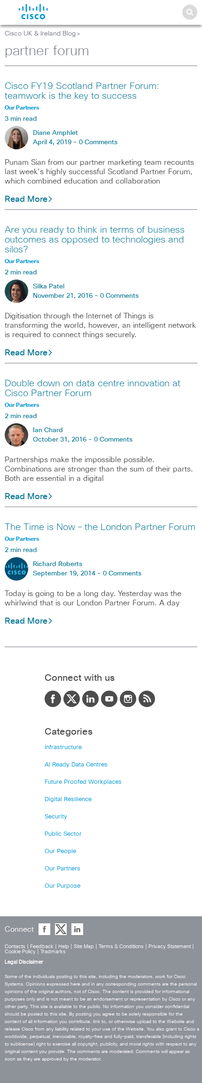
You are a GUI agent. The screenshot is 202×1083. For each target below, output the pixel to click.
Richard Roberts (57, 564)
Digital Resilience (68, 799)
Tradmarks (53, 951)
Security (56, 817)
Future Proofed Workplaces (83, 782)
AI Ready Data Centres (76, 765)
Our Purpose (62, 886)
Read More (26, 199)
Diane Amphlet (55, 133)
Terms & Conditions (121, 946)
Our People (60, 851)
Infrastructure (63, 747)
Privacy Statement (169, 946)
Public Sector (63, 834)
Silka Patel (48, 286)
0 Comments (98, 142)
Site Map (84, 946)
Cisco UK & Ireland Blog (40, 33)
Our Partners (62, 869)
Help (63, 946)
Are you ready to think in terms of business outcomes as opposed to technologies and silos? (95, 239)
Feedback (42, 946)
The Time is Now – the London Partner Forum (100, 527)
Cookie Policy (20, 951)
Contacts (15, 946)
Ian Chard (48, 430)
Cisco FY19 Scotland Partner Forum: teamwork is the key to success (82, 91)
